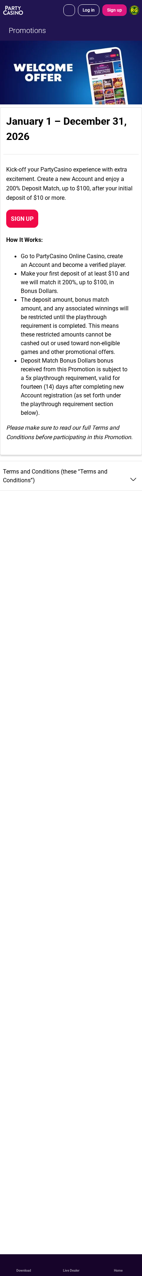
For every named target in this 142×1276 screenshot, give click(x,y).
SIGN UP (22, 218)
